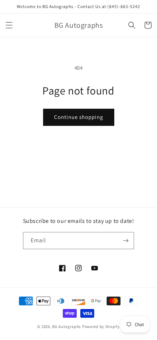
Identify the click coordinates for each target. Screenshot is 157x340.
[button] (9, 25)
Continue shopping (78, 116)
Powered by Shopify (101, 326)
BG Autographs (66, 326)
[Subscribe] (126, 240)
